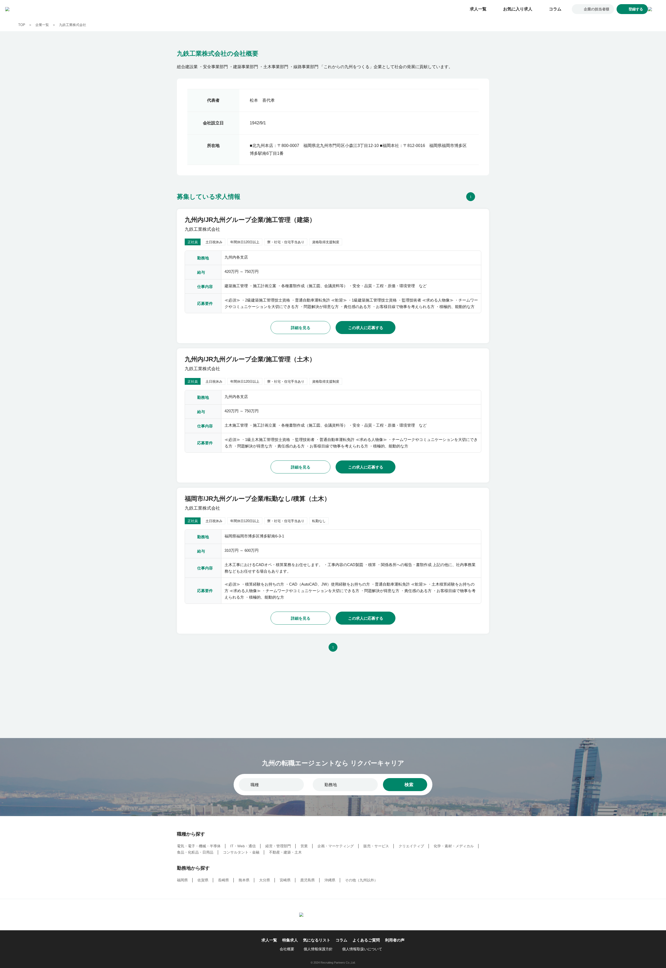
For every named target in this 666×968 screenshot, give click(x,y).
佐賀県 (202, 880)
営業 (304, 846)
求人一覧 (478, 9)
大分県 (264, 880)
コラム (555, 9)
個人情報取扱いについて (362, 949)
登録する (636, 9)
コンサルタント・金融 (241, 852)
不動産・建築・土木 (285, 852)
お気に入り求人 (517, 9)
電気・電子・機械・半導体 (199, 846)
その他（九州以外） (361, 880)
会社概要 (287, 949)
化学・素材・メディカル (454, 846)
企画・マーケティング (335, 846)
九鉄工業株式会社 (72, 25)
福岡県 (182, 880)
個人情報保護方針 (318, 949)
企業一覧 (42, 25)
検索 (409, 784)
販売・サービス (376, 846)
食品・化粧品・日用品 (195, 852)
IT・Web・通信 (243, 846)
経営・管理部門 (278, 846)
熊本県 (244, 880)
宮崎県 (285, 880)
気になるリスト (316, 940)
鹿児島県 (307, 880)
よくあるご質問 (366, 940)
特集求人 (290, 940)
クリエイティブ (411, 846)
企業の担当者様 (596, 9)
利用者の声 (395, 940)
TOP (21, 25)
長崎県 (223, 880)
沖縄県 (329, 880)
